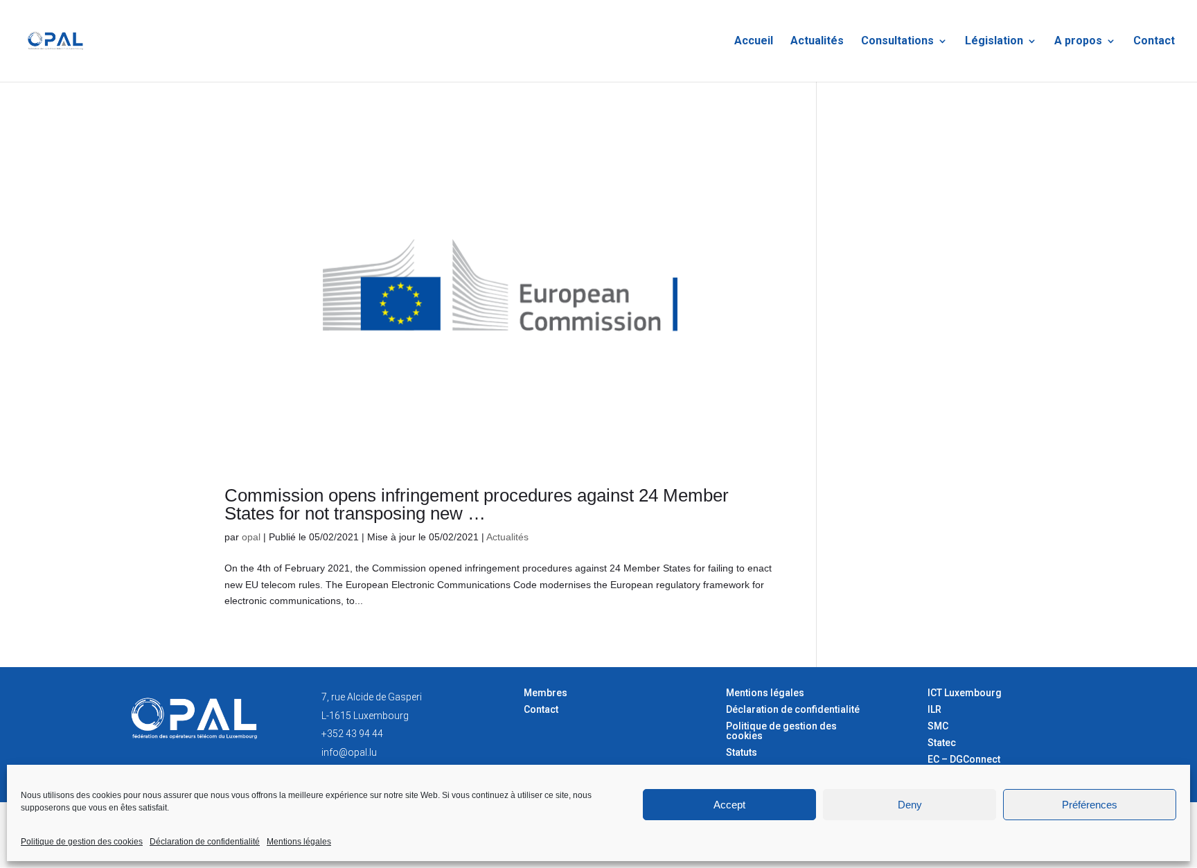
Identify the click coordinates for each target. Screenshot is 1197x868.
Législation (994, 41)
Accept (729, 805)
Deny (910, 805)
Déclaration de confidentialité (205, 842)
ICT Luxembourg (965, 692)
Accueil (753, 41)
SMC (938, 726)
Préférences (1089, 805)
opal (251, 536)
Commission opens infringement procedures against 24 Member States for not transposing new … (476, 504)
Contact (1154, 41)
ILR (934, 709)
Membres (545, 692)
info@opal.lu (349, 752)
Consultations (897, 41)
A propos (1078, 41)
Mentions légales (299, 842)
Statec (942, 742)
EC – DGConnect (964, 759)
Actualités (817, 41)
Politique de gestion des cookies (82, 842)
